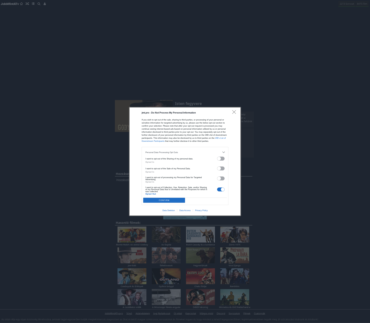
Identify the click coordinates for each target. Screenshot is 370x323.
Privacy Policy (201, 210)
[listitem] (185, 152)
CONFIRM (164, 200)
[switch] (221, 159)
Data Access (185, 210)
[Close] (235, 113)
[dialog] (185, 161)
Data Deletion (168, 210)
